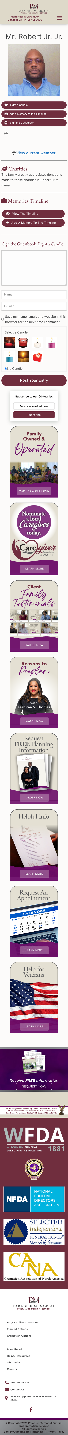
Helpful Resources (18, 1355)
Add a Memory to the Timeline (28, 113)
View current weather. (36, 153)
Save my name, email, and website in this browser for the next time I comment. (35, 319)
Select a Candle (16, 332)
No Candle (14, 368)
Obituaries (13, 1362)
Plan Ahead (14, 1349)
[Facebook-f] (31, 1409)
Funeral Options (17, 1329)
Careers (12, 1369)
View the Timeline (24, 213)
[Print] (5, 133)
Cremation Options (19, 1335)
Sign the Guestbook (21, 122)
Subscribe (34, 415)
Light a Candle (18, 104)
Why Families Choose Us (22, 1322)
